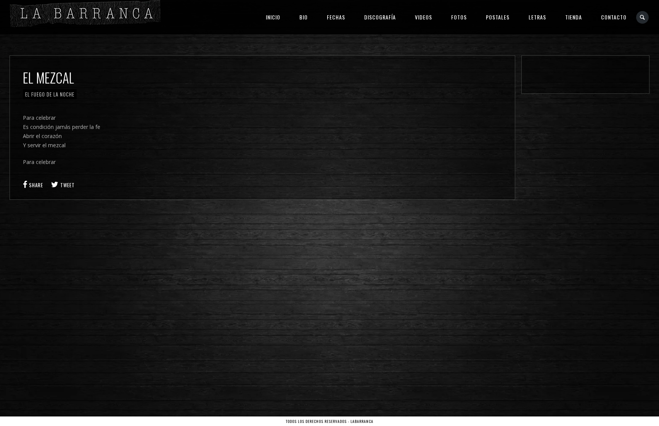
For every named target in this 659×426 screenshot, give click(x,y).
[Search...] (642, 17)
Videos (423, 17)
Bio (303, 17)
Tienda (573, 17)
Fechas (336, 17)
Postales (498, 17)
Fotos (459, 17)
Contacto (614, 17)
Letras (537, 17)
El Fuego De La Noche (49, 94)
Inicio (273, 17)
